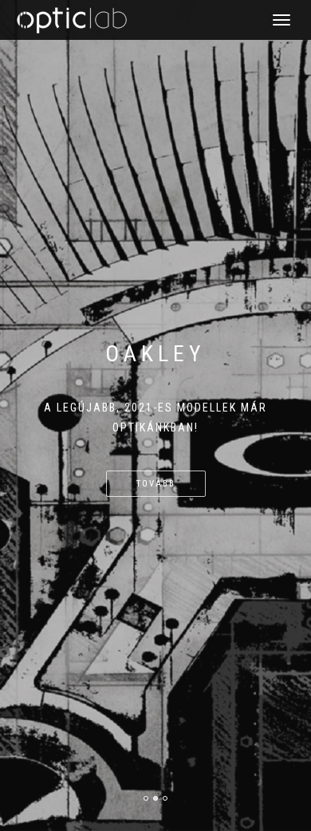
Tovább (155, 484)
